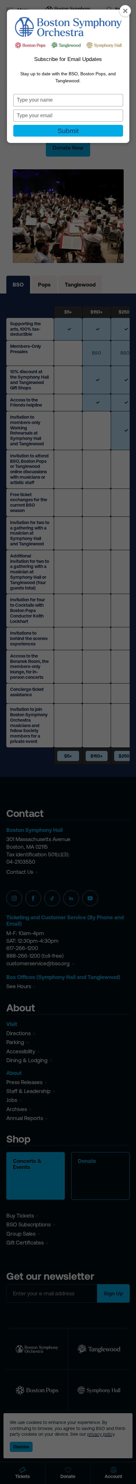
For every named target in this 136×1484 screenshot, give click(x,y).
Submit (68, 130)
